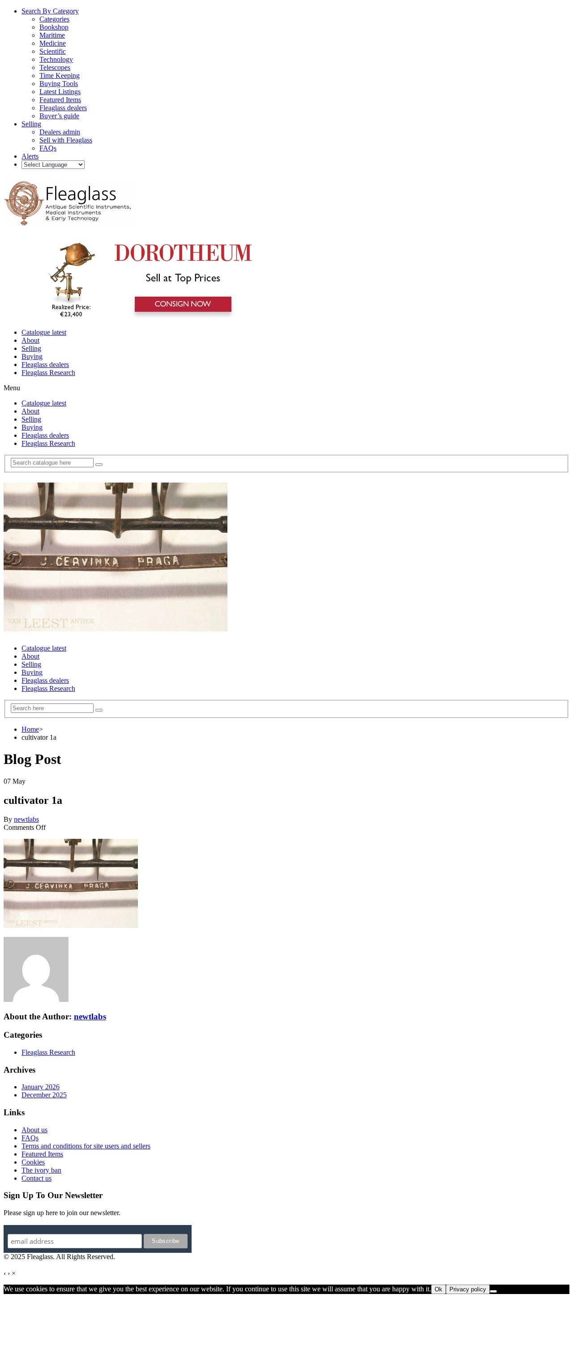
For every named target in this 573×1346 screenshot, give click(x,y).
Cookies (33, 1162)
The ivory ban (41, 1170)
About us (34, 1130)
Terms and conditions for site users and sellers (85, 1146)
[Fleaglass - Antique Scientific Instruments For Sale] (68, 220)
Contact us (36, 1178)
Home (30, 729)
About (30, 340)
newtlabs (26, 819)
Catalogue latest (43, 332)
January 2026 (40, 1087)
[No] (493, 1291)
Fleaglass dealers (45, 364)
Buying (32, 356)
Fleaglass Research (48, 372)
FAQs (29, 1138)
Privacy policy (467, 1289)
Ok (438, 1289)
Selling (31, 348)
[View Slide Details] (145, 317)
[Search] (99, 464)
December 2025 (44, 1095)
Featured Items (42, 1154)
